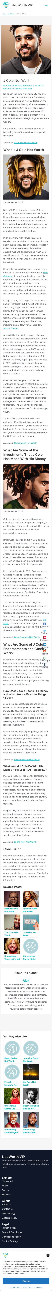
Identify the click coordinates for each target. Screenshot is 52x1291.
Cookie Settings (10, 1241)
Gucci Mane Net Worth (25, 443)
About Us (6, 1204)
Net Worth (11, 14)
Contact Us (38, 1287)
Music (18, 85)
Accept (26, 1281)
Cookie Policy (15, 1287)
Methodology (8, 1213)
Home (4, 14)
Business (6, 1194)
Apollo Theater (10, 328)
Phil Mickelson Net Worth (27, 759)
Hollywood (7, 1181)
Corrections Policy (11, 1236)
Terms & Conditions (12, 1232)
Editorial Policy (9, 1218)
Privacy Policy (27, 1287)
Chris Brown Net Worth (25, 142)
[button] (48, 1255)
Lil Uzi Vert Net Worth (25, 842)
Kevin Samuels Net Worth (27, 637)
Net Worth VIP (22, 5)
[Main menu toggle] (46, 5)
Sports (5, 1190)
